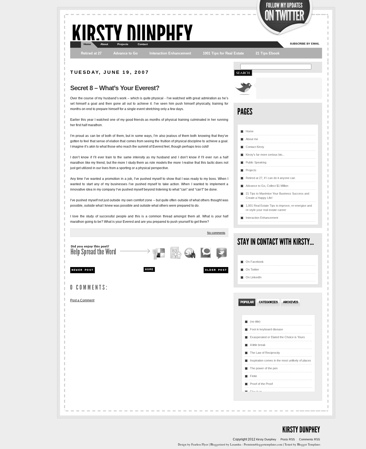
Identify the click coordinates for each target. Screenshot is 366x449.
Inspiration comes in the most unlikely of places (280, 360)
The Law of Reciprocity (265, 352)
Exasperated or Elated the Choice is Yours (277, 337)
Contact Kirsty (255, 146)
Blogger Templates (308, 444)
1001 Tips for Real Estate (223, 53)
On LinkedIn (254, 277)
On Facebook (255, 261)
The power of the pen (264, 368)
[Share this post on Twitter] (221, 253)
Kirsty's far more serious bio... (265, 154)
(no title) (255, 321)
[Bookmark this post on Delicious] (159, 253)
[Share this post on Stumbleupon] (190, 253)
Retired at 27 (91, 53)
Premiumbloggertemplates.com (263, 444)
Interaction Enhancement (170, 53)
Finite (253, 376)
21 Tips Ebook (267, 53)
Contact (143, 44)
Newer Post (83, 270)
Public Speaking (256, 162)
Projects (122, 44)
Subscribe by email (304, 43)
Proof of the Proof (261, 383)
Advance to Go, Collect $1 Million (267, 185)
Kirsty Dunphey (266, 439)
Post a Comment (82, 300)
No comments (216, 232)
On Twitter (252, 269)
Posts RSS (288, 439)
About (104, 44)
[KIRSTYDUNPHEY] (132, 33)
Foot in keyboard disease (266, 329)
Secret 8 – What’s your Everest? (114, 88)
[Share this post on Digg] (175, 253)
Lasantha (235, 444)
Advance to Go (125, 53)
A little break (258, 344)
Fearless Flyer (199, 444)
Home (87, 44)
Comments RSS (309, 439)
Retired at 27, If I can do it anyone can (270, 178)
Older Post (216, 270)
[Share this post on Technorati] (206, 253)
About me (252, 139)
